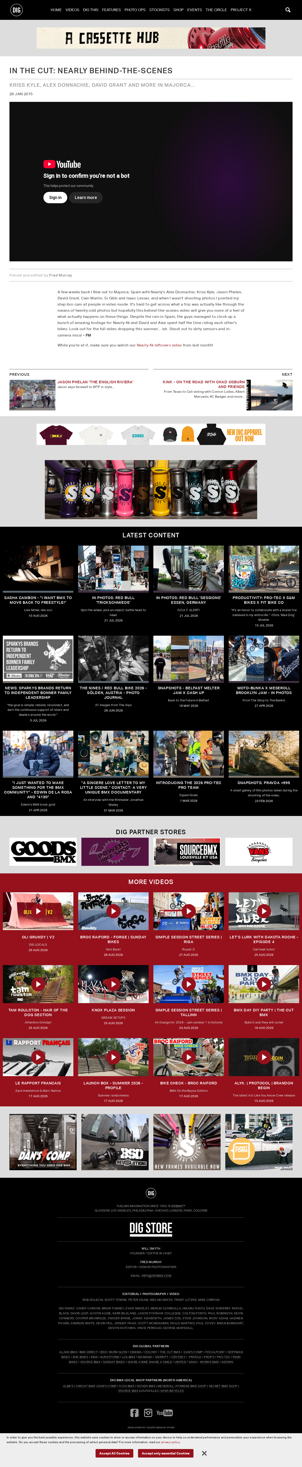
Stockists (159, 10)
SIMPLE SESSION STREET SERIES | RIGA (188, 939)
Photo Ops (135, 10)
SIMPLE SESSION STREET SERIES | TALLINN (188, 1012)
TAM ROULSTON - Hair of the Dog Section (38, 1012)
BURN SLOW (118, 1352)
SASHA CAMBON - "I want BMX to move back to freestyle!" (38, 600)
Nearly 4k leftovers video (159, 345)
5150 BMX (126, 1386)
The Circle (216, 10)
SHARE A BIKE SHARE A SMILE (149, 1362)
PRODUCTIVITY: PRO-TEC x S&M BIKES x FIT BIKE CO (264, 600)
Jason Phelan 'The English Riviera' (95, 382)
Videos (72, 10)
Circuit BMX (85, 1386)
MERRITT (162, 1357)
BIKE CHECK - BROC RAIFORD (188, 1083)
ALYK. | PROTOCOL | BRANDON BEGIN (264, 1085)
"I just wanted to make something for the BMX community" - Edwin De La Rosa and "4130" (38, 790)
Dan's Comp (107, 1386)
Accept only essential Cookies (166, 1453)
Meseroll (166, 1386)
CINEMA (136, 1352)
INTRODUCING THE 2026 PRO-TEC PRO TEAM (188, 785)
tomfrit (151, 1427)
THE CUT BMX (170, 1352)
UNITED (180, 1362)
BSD (103, 1352)
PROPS (209, 1357)
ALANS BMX (68, 1352)
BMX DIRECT (89, 1352)
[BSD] (115, 1142)
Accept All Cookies (114, 1453)
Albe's (68, 1386)
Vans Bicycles (172, 1391)
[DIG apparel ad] (151, 434)
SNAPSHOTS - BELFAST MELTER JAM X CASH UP (189, 690)
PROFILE (195, 1357)
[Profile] (151, 38)
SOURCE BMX (90, 1362)
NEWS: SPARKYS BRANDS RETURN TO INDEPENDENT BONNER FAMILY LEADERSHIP (37, 693)
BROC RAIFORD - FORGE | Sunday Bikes (113, 939)
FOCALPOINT (215, 1352)
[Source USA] (187, 852)
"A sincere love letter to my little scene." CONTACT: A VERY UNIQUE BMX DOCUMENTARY (113, 787)
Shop (178, 10)
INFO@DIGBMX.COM (156, 1275)
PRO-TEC (223, 1357)
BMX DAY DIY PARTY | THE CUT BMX (264, 1012)
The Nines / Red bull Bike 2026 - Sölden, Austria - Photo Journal (113, 693)
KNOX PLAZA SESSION (113, 1010)
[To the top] (151, 1193)
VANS (193, 1362)
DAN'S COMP (193, 1352)
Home (56, 10)
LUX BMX (128, 1357)
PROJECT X (241, 10)
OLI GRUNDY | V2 (38, 937)
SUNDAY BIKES (114, 1362)
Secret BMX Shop (223, 1386)
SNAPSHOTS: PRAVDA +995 (264, 783)
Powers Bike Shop (191, 1386)
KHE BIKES (80, 1357)
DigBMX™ (178, 1206)
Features (111, 10)
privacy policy (170, 1442)
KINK (94, 1357)
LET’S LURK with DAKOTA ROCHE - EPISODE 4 (264, 939)
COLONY (150, 1352)
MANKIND (145, 1357)
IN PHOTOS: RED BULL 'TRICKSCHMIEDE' (113, 600)
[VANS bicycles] (259, 852)
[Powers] (115, 852)
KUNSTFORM (109, 1357)
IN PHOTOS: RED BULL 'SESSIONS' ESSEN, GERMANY (188, 600)
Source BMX (128, 1391)
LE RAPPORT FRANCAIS (38, 1083)
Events (194, 10)
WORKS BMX (209, 1362)
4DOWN (227, 1362)
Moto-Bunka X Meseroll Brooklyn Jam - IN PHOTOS (264, 690)
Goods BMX (146, 1386)
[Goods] (43, 852)
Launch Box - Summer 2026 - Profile (113, 1085)
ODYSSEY (178, 1357)
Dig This (90, 10)
